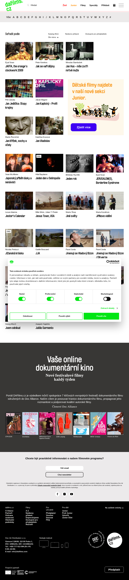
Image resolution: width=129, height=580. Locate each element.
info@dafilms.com (19, 552)
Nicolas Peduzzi (12, 249)
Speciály (93, 5)
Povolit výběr (64, 316)
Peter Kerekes (41, 62)
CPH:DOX (8, 436)
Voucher (49, 515)
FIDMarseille (77, 437)
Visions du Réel (112, 436)
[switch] (50, 299)
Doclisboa (25, 437)
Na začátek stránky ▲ (114, 508)
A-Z (27, 511)
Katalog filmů (53, 34)
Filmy (83, 5)
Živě (65, 5)
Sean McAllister (11, 174)
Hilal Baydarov (41, 174)
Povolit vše (101, 316)
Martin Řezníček (12, 137)
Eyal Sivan (9, 62)
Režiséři (29, 524)
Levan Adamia (11, 212)
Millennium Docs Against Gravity (45, 437)
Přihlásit (105, 5)
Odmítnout (27, 316)
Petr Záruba (10, 100)
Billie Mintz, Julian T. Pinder (47, 212)
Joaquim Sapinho (43, 324)
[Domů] (14, 5)
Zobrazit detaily (108, 308)
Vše (8, 17)
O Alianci (9, 511)
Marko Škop (71, 212)
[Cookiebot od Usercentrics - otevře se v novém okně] (108, 262)
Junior (74, 5)
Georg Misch (10, 324)
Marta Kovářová (102, 212)
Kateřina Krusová (43, 137)
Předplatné (51, 513)
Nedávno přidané (72, 34)
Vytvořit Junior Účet (67, 516)
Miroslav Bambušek (74, 62)
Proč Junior (67, 513)
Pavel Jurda (71, 249)
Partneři (8, 513)
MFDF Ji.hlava (95, 437)
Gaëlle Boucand (42, 249)
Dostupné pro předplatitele (96, 34)
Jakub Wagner (41, 100)
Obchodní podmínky (9, 521)
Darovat (49, 517)
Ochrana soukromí (9, 516)
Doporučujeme (32, 517)
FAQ (48, 520)
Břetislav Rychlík (73, 175)
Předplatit (114, 569)
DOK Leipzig (60, 437)
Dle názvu (52, 37)
